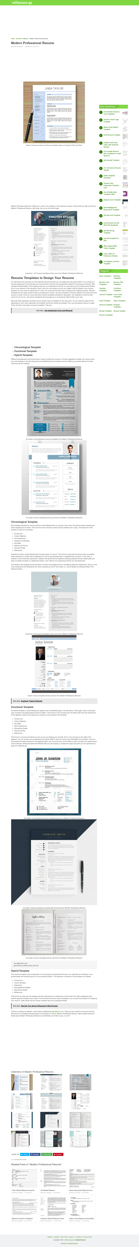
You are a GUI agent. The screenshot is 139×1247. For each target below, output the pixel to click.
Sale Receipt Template (111, 160)
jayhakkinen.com (58, 1011)
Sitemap (49, 1237)
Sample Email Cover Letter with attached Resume (111, 145)
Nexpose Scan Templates (112, 200)
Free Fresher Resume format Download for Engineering (31, 1190)
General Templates (106, 305)
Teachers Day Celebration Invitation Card (111, 185)
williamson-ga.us (69, 1240)
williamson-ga (22, 2)
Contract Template (106, 295)
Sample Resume (80, 1240)
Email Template (104, 301)
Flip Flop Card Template (112, 215)
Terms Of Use (64, 1237)
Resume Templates (18, 46)
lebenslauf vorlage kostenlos (69, 1243)
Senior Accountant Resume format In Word (84, 1190)
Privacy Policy (87, 1237)
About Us (72, 1237)
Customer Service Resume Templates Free (55, 1218)
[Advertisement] (69, 22)
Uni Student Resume (48, 1190)
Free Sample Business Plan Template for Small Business (112, 153)
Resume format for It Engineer (22, 1218)
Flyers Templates (120, 301)
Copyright (56, 1237)
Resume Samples (120, 311)
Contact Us (79, 1237)
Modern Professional (20, 1159)
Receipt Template (105, 311)
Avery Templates (105, 276)
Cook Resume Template (112, 135)
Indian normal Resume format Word (81, 1218)
